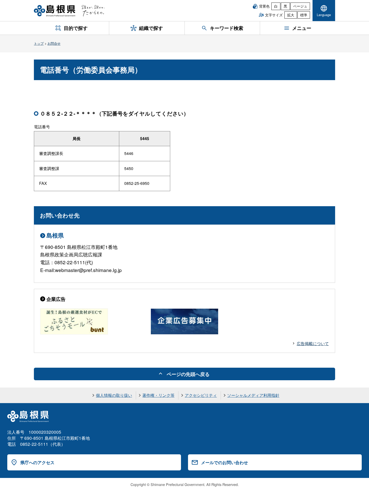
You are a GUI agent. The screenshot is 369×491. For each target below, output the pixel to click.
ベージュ (300, 6)
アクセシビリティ (201, 395)
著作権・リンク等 (158, 395)
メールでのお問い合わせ (224, 462)
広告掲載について (313, 343)
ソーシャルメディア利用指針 (253, 395)
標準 (303, 14)
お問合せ (53, 43)
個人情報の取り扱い (114, 395)
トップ (39, 43)
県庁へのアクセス (37, 462)
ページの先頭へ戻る (188, 373)
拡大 (290, 14)
